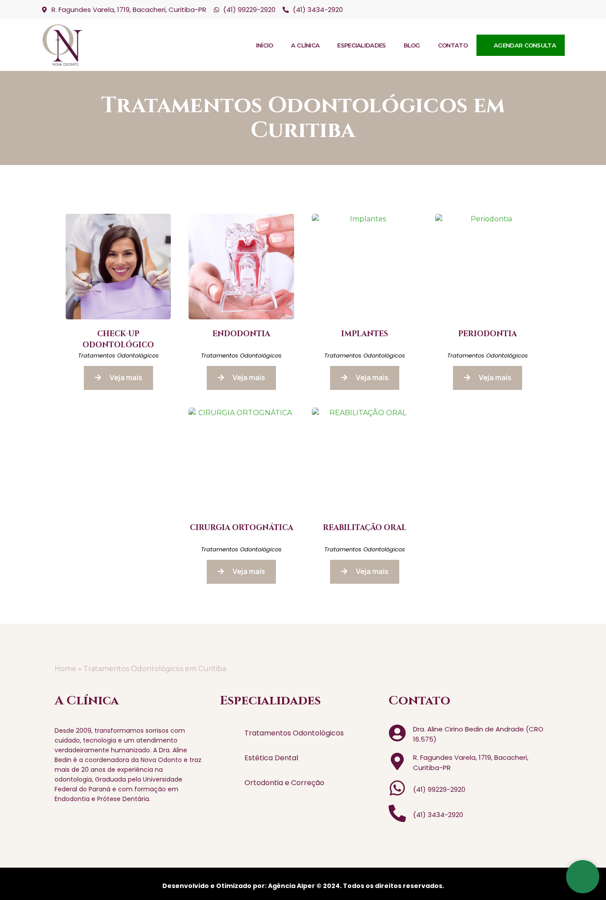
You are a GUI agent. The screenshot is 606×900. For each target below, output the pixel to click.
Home (65, 668)
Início (264, 45)
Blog (412, 45)
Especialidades (361, 45)
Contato (453, 45)
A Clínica (305, 45)
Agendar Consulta (525, 45)
